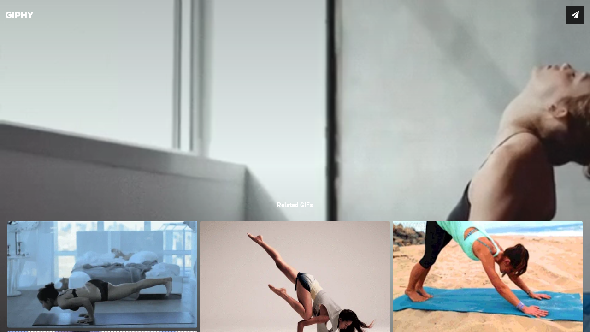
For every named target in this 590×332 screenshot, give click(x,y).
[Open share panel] (575, 15)
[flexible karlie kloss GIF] (295, 166)
